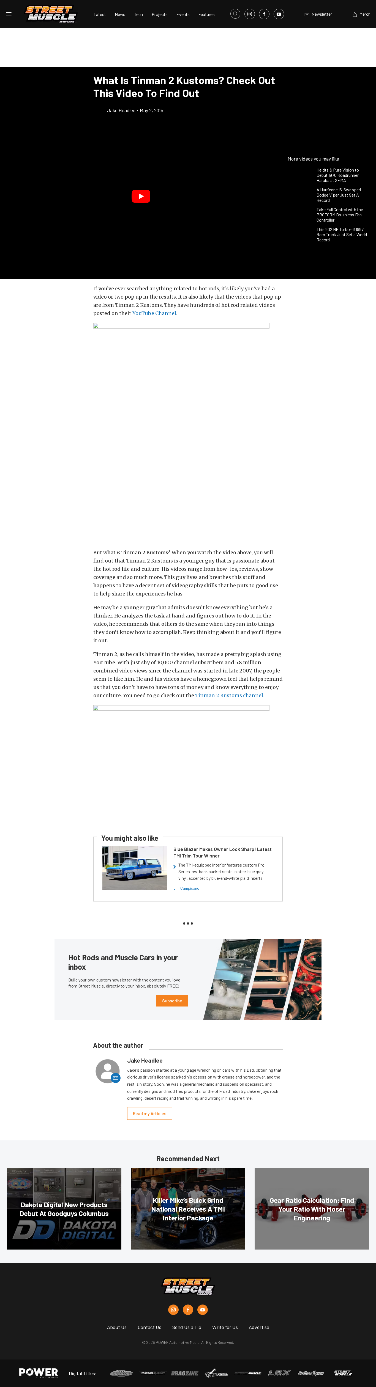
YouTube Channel (154, 313)
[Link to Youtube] (279, 14)
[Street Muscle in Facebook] (188, 1310)
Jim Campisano (186, 888)
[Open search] (235, 14)
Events (183, 14)
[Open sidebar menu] (9, 14)
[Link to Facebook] (264, 14)
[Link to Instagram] (249, 14)
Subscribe (172, 1000)
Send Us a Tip (186, 1327)
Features (206, 14)
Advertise (259, 1327)
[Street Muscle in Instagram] (173, 1310)
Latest (100, 14)
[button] (141, 196)
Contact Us (149, 1327)
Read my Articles (149, 1113)
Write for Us (225, 1327)
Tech (138, 14)
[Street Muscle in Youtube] (202, 1310)
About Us (117, 1327)
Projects (160, 14)
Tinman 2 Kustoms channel (229, 695)
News (120, 14)
